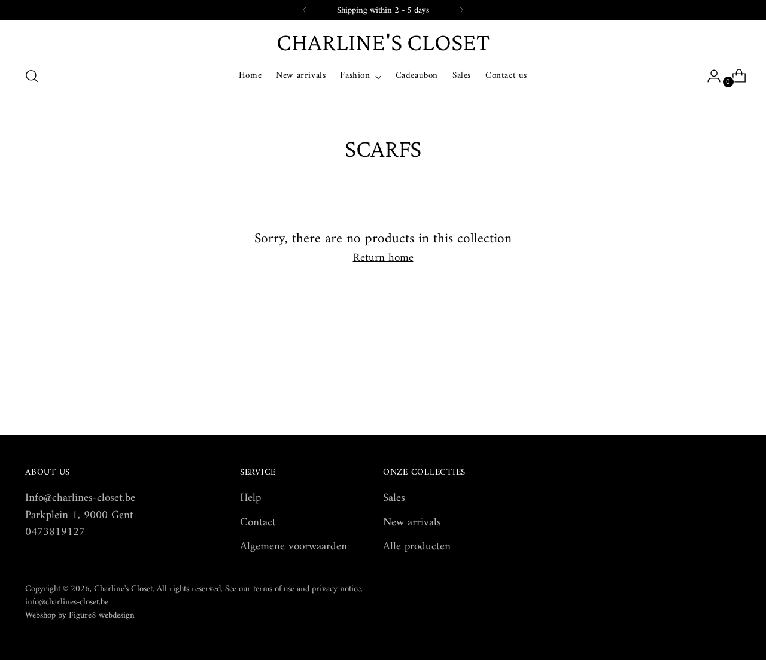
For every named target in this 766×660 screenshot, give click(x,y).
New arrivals (412, 523)
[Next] (461, 10)
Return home (383, 258)
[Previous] (304, 10)
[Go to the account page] (709, 76)
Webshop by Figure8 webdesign (80, 615)
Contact (258, 523)
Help (250, 498)
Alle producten (417, 546)
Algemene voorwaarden (293, 546)
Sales (394, 498)
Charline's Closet (123, 589)
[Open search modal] (32, 76)
